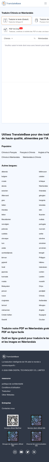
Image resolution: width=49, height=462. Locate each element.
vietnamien (6, 310)
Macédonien (6, 219)
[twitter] (28, 452)
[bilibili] (15, 452)
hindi (3, 267)
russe (4, 295)
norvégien (5, 224)
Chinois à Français (9, 152)
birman (4, 257)
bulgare (4, 176)
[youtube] (21, 452)
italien (4, 205)
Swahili (4, 319)
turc (3, 243)
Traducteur (6, 391)
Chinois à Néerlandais (11, 157)
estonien (5, 190)
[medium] (34, 452)
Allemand (5, 195)
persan (4, 291)
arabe (4, 248)
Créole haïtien (7, 314)
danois (4, 186)
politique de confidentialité (12, 383)
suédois (4, 233)
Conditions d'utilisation (11, 387)
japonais (5, 272)
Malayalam (6, 286)
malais (4, 281)
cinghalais (5, 300)
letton (4, 214)
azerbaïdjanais (7, 252)
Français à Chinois (27, 152)
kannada (5, 276)
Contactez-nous (8, 408)
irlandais (5, 210)
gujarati (4, 262)
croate (4, 181)
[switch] (35, 38)
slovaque (5, 238)
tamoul (4, 305)
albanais (5, 171)
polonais (5, 229)
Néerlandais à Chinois (32, 157)
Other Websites (8, 394)
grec (3, 200)
